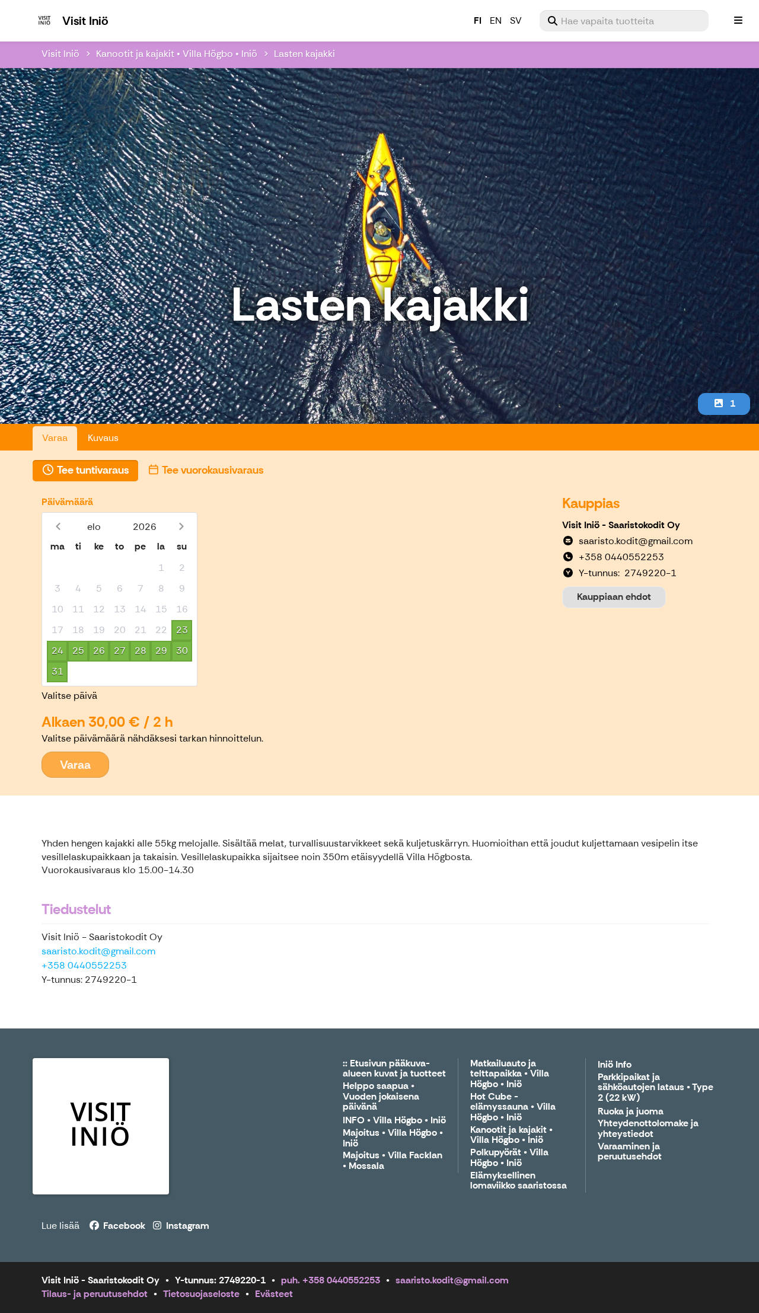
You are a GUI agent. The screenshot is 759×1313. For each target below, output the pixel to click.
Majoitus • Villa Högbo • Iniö (393, 1138)
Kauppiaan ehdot (614, 596)
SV (516, 20)
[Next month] (181, 527)
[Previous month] (58, 527)
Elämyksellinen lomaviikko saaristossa (518, 1181)
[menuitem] (624, 20)
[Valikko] (738, 20)
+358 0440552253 (84, 965)
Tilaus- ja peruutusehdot (95, 1294)
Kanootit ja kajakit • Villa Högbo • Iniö (176, 53)
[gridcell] (57, 568)
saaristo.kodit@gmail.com (98, 951)
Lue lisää (60, 1225)
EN (496, 20)
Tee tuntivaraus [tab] (92, 470)
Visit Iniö (60, 53)
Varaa (55, 438)
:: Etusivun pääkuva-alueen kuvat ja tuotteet (394, 1069)
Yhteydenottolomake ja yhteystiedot (648, 1129)
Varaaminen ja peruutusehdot (630, 1152)
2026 (145, 526)
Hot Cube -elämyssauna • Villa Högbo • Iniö (513, 1107)
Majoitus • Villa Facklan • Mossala (392, 1161)
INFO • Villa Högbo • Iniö (394, 1120)
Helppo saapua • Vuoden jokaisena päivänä (381, 1097)
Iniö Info (615, 1065)
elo (94, 526)
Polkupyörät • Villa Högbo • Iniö (509, 1158)
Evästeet (274, 1294)
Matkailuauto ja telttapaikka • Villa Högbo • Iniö (509, 1074)
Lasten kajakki (304, 53)
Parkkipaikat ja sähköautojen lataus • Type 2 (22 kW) (655, 1088)
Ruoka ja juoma (631, 1111)
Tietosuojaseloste (201, 1294)
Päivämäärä (67, 502)
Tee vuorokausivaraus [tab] (212, 470)
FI (477, 20)
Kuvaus (103, 438)
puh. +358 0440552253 (330, 1280)
